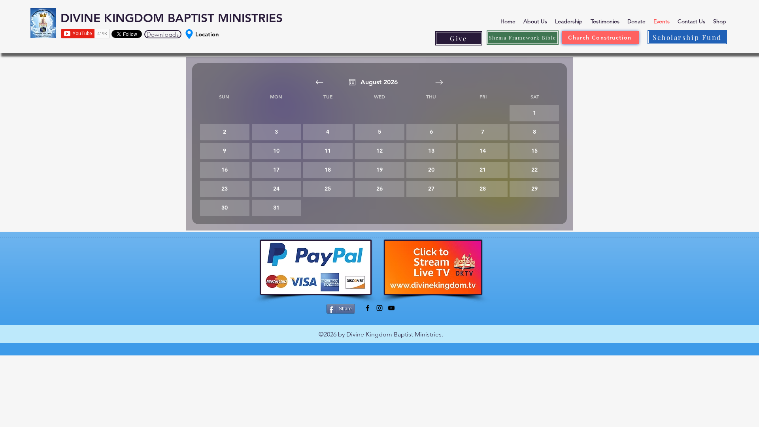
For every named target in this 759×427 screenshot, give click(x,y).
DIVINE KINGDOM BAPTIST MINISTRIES (171, 18)
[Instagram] (379, 308)
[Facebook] (368, 308)
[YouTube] (391, 308)
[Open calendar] (352, 82)
